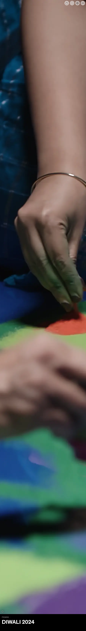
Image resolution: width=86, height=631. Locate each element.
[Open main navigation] (83, 3)
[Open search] (72, 3)
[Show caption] (2, 611)
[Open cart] (66, 3)
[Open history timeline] (77, 3)
